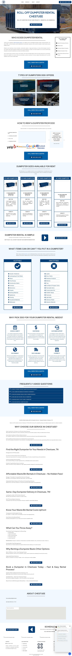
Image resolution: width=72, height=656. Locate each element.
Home (22, 2)
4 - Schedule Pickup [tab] (12, 141)
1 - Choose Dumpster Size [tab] (12, 133)
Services (27, 2)
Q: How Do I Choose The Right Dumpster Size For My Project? (24, 389)
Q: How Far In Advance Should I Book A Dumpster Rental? (23, 394)
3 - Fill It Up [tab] (10, 138)
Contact (38, 2)
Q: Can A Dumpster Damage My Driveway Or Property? (22, 391)
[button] (36, 389)
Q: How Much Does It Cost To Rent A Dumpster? (21, 399)
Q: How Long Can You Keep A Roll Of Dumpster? (21, 396)
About (33, 2)
